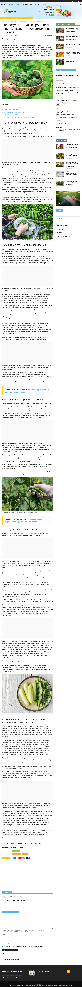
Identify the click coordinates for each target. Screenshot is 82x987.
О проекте (6, 982)
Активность (12, 1)
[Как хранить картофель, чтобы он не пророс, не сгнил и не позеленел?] (60, 46)
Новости (60, 218)
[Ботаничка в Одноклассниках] (72, 1)
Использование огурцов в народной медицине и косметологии (20, 117)
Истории (60, 222)
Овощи (25, 854)
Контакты (75, 982)
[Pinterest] (20, 858)
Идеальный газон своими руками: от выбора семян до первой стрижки (72, 183)
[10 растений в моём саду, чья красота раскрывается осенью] (60, 54)
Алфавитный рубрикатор (65, 236)
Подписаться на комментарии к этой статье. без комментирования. (24, 946)
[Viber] (29, 858)
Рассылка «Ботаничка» (16, 982)
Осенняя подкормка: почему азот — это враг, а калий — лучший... (72, 156)
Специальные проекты (25, 17)
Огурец (15, 850)
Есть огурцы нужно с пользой (10, 114)
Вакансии (25, 982)
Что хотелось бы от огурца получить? (13, 107)
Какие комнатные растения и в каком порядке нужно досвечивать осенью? (73, 38)
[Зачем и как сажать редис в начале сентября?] (60, 62)
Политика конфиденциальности (64, 982)
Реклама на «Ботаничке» (34, 982)
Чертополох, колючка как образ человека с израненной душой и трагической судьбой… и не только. (67, 87)
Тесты (11, 4)
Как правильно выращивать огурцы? (13, 112)
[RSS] (81, 1)
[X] (27, 858)
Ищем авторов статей (65, 203)
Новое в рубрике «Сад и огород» (65, 24)
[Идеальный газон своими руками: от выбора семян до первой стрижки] (60, 183)
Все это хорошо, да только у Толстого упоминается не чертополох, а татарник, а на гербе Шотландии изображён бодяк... (68, 92)
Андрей (9, 896)
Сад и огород (5, 21)
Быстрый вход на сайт (7, 943)
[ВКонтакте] (15, 858)
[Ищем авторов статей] (68, 198)
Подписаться (30, 946)
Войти (2, 1)
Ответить (10, 907)
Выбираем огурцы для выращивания (13, 109)
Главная (3, 17)
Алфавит (9, 17)
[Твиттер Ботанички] (79, 1)
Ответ (44, 4)
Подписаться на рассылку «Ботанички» (13, 953)
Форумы (36, 4)
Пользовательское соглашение (48, 982)
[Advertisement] (27, 875)
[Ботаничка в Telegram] (77, 1)
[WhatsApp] (24, 858)
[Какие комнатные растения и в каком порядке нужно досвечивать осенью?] (60, 38)
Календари (15, 17)
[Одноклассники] (18, 858)
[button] (80, 4)
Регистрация (6, 1)
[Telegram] (22, 858)
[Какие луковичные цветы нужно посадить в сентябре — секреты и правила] (60, 30)
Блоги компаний (27, 4)
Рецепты (17, 4)
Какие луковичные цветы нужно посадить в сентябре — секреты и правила (73, 30)
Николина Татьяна (6, 35)
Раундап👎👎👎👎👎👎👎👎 (63, 104)
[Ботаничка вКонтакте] (75, 1)
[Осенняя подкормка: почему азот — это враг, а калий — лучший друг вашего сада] (60, 156)
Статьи (3, 4)
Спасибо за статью (60, 78)
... (19, 850)
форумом (10, 931)
